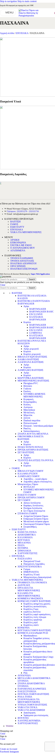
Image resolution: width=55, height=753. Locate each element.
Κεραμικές (28, 399)
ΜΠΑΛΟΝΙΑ (24, 542)
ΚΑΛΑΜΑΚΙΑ (25, 537)
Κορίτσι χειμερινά (31, 354)
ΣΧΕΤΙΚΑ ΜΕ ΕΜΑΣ (21, 245)
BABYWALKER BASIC (41, 311)
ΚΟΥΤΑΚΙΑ (24, 540)
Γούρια (26, 569)
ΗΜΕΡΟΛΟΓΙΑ (31, 572)
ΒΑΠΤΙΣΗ (15, 221)
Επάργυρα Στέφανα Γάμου (35, 518)
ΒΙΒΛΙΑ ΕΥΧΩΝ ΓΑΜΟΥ (31, 471)
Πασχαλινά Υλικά (31, 561)
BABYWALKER (37, 309)
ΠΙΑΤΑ (21, 545)
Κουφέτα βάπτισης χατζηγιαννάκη (39, 643)
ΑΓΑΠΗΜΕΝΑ (17, 250)
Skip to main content (27, 1)
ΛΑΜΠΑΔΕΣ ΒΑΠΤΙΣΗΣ (30, 370)
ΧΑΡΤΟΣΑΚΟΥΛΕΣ (28, 723)
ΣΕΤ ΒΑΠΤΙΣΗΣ (26, 452)
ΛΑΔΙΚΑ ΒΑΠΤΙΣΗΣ (28, 359)
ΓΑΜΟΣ (14, 224)
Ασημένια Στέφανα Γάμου (35, 516)
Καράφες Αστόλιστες (33, 505)
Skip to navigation (8, 1)
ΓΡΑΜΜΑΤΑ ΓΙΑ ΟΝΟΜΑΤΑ (32, 582)
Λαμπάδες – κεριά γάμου (35, 479)
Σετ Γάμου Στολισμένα (34, 511)
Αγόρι (26, 306)
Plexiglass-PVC (30, 383)
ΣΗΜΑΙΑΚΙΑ (24, 550)
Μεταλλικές (29, 412)
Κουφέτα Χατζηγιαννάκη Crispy (38, 657)
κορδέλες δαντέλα (31, 611)
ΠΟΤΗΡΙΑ (23, 548)
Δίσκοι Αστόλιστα (31, 503)
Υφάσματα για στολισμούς (35, 715)
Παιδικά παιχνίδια (31, 420)
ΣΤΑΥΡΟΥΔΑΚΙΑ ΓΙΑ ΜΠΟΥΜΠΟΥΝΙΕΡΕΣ (29, 700)
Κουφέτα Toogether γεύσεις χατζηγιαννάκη (36, 639)
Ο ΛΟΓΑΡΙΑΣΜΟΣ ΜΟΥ (22, 248)
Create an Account (8, 749)
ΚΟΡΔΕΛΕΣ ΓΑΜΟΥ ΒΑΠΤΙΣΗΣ (34, 601)
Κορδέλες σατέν (31, 625)
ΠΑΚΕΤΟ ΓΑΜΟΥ (27, 495)
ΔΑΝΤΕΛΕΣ (24, 585)
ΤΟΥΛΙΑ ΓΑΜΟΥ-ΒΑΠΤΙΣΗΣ (32, 704)
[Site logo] (29, 15)
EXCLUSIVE (36, 314)
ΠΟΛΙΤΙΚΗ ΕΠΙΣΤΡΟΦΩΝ (24, 269)
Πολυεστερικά (30, 423)
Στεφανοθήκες (30, 526)
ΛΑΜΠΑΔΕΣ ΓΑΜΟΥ (29, 476)
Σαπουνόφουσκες (31, 431)
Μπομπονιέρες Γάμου (28, 484)
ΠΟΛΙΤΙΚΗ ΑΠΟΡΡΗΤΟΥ (23, 263)
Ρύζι (25, 673)
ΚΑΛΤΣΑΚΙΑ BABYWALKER (37, 318)
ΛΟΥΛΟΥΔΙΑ (24, 675)
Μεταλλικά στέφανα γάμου (36, 521)
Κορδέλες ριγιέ (30, 622)
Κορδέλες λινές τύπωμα (34, 617)
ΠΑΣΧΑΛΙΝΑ (25, 558)
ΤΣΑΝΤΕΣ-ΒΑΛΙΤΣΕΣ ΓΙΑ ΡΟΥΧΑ (35, 460)
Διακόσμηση (29, 712)
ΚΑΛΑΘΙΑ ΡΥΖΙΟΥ (28, 473)
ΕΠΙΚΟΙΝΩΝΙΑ (18, 242)
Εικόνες (27, 391)
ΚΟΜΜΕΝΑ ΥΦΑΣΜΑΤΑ (30, 598)
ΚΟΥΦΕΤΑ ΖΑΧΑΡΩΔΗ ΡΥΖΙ (33, 633)
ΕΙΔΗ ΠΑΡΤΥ (17, 227)
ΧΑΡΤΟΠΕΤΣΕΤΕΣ (27, 553)
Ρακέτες (27, 428)
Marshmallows (30, 635)
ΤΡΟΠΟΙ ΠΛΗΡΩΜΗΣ (21, 258)
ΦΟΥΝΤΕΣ (23, 718)
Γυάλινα (27, 388)
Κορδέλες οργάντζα (32, 619)
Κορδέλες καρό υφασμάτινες (37, 614)
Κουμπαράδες (30, 402)
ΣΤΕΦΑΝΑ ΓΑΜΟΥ (27, 513)
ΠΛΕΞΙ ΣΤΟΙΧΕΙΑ (27, 691)
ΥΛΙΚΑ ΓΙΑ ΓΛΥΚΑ (27, 707)
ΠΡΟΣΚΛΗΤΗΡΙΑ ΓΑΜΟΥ (31, 497)
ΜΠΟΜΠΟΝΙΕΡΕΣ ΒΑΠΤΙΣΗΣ (33, 380)
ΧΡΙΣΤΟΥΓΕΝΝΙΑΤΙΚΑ (30, 566)
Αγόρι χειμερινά (31, 349)
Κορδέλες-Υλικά (31, 574)
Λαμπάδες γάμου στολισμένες (37, 481)
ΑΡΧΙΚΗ (14, 240)
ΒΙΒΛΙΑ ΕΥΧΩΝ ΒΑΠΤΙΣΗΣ (32, 356)
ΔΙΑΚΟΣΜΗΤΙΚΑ (27, 534)
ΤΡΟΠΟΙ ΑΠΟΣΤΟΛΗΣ (22, 261)
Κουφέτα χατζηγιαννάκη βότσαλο (39, 665)
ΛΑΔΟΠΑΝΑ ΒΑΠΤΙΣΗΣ (31, 362)
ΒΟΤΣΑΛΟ (29, 487)
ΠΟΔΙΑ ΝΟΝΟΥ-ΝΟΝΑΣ (30, 447)
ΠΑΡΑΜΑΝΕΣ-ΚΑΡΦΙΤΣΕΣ (32, 688)
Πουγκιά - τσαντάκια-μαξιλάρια (38, 426)
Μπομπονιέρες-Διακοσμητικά (37, 577)
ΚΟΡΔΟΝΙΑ (24, 627)
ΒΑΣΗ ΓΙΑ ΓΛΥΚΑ (27, 532)
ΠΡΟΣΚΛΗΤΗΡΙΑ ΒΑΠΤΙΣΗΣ (33, 449)
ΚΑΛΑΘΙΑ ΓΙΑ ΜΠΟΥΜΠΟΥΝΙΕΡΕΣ (29, 594)
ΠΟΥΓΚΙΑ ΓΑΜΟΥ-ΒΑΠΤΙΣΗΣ (33, 694)
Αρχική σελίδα (7, 33)
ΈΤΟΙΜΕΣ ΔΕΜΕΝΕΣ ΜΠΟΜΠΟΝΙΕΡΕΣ (34, 395)
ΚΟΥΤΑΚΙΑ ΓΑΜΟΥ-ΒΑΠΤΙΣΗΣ (34, 630)
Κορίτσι (27, 322)
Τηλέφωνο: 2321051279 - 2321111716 (23, 211)
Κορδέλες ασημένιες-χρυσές (36, 603)
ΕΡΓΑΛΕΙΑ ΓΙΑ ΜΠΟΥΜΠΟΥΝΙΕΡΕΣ (29, 589)
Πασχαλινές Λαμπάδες (34, 564)
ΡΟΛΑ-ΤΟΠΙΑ (25, 696)
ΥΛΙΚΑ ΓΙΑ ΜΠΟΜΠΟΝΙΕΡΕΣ (26, 232)
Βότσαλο (27, 386)
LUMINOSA (35, 333)
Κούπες (27, 404)
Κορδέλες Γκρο (30, 609)
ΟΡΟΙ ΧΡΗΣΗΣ (18, 266)
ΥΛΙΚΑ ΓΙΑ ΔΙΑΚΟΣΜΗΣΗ (31, 710)
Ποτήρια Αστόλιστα (32, 508)
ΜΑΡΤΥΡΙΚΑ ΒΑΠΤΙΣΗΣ (31, 378)
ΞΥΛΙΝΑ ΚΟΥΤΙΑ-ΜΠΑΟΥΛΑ (33, 433)
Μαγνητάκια (29, 410)
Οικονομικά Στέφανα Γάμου (36, 524)
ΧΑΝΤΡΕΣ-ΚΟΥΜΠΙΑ (29, 720)
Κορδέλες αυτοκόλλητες (34, 606)
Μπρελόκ (27, 415)
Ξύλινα (26, 418)
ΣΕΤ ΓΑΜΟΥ (24, 500)
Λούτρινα (27, 407)
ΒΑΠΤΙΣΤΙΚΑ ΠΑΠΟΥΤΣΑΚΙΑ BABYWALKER (34, 302)
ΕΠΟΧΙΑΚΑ (22, 33)
